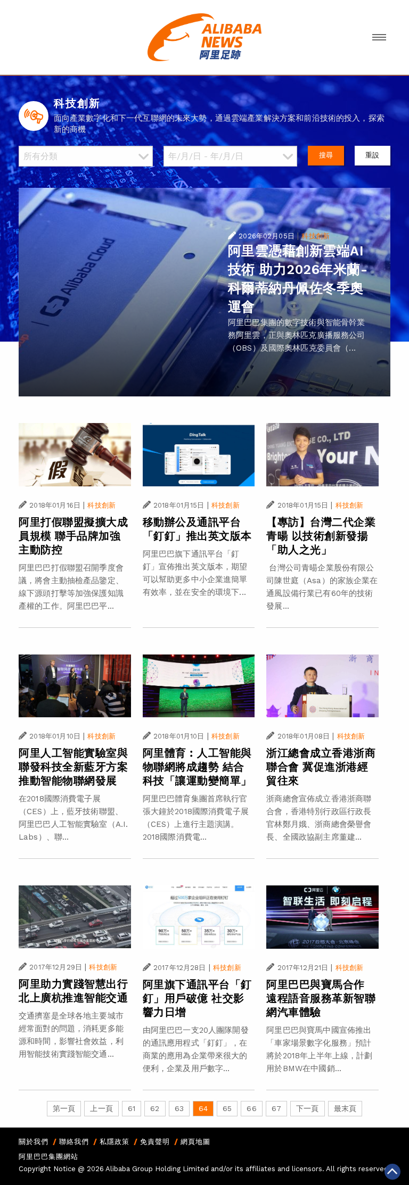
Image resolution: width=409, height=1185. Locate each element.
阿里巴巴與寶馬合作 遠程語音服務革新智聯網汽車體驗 (320, 998)
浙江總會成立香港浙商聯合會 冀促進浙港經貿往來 (320, 767)
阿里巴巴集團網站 (48, 1157)
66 (251, 1108)
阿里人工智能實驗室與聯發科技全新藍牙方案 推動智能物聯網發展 (73, 767)
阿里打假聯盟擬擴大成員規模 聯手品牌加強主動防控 (73, 536)
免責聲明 (155, 1142)
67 (276, 1108)
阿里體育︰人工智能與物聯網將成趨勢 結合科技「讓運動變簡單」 (197, 767)
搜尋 (326, 155)
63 (179, 1108)
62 (154, 1108)
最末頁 (345, 1108)
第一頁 (64, 1108)
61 (131, 1108)
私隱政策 (114, 1142)
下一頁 (307, 1108)
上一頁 (101, 1108)
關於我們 (33, 1142)
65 (227, 1108)
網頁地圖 (195, 1142)
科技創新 (315, 236)
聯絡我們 (74, 1142)
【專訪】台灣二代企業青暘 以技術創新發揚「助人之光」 (320, 536)
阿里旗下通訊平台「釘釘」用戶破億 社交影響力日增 (197, 998)
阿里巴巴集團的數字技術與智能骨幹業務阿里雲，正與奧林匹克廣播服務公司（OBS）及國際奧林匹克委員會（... (296, 335)
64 (203, 1108)
